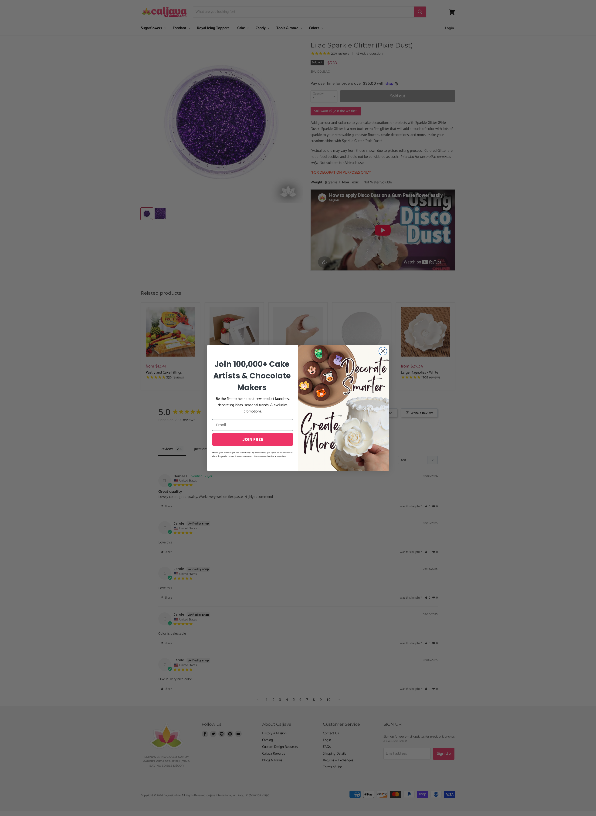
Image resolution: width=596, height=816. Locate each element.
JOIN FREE (252, 439)
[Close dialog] (383, 351)
